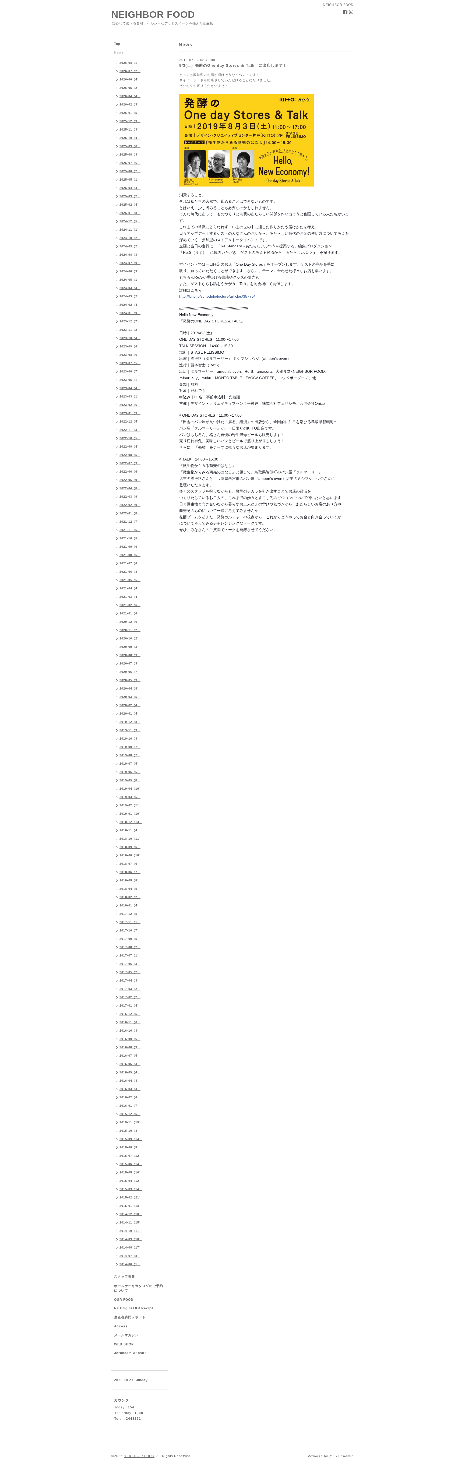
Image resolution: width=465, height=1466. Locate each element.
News (119, 52)
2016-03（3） (129, 1089)
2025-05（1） (129, 179)
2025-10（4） (129, 137)
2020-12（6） (129, 621)
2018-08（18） (130, 855)
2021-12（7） (129, 521)
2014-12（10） (130, 1214)
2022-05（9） (129, 479)
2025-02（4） (129, 204)
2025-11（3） (129, 129)
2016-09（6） (129, 1038)
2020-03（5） (129, 696)
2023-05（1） (129, 379)
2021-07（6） (129, 563)
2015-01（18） (130, 1205)
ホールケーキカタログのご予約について (138, 1288)
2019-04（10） (130, 788)
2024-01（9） (129, 313)
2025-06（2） (129, 171)
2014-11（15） (130, 1222)
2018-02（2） (129, 897)
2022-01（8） (129, 513)
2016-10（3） (129, 1030)
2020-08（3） (129, 655)
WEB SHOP (124, 1344)
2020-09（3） (129, 646)
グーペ (334, 1456)
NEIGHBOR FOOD (153, 14)
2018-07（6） (129, 863)
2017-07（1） (129, 955)
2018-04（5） (129, 888)
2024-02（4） (129, 304)
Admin (348, 1456)
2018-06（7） (129, 872)
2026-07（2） (129, 71)
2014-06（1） (129, 1264)
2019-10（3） (129, 738)
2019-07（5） (129, 763)
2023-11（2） (129, 329)
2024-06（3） (129, 271)
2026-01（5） (129, 112)
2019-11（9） (129, 730)
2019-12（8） (129, 721)
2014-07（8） (129, 1255)
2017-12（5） (129, 913)
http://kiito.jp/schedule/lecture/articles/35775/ (217, 296)
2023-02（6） (129, 404)
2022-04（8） (129, 488)
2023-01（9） (129, 413)
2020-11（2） (129, 630)
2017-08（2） (129, 947)
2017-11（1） (129, 922)
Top (117, 44)
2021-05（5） (129, 580)
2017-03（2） (129, 988)
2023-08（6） (129, 354)
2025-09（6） (129, 146)
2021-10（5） (129, 538)
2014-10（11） (130, 1230)
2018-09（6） (129, 847)
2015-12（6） (129, 1114)
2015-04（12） (130, 1180)
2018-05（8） (129, 880)
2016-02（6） (129, 1097)
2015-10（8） (129, 1130)
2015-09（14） (130, 1139)
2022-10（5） (129, 438)
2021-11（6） (129, 530)
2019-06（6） (129, 772)
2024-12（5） (129, 221)
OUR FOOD (123, 1300)
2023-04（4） (129, 388)
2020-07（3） (129, 663)
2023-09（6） (129, 346)
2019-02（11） (130, 805)
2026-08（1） (129, 62)
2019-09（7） (129, 746)
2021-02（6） (129, 605)
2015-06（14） (130, 1164)
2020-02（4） (129, 705)
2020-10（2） (129, 638)
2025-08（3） (129, 154)
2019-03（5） (129, 797)
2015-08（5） (129, 1147)
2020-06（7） (129, 671)
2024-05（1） (129, 279)
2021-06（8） (129, 571)
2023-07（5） (129, 363)
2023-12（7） (129, 321)
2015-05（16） (130, 1172)
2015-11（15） (130, 1122)
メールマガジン (126, 1335)
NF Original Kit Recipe (134, 1308)
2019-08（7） (129, 755)
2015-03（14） (130, 1189)
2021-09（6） (129, 546)
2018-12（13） (130, 822)
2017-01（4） (129, 1005)
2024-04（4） (129, 288)
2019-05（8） (129, 780)
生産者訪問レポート (130, 1317)
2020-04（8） (129, 688)
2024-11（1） (129, 229)
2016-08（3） (129, 1047)
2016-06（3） (129, 1064)
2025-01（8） (129, 213)
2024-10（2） (129, 238)
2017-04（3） (129, 980)
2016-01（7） (129, 1105)
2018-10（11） (130, 838)
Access (121, 1326)
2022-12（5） (129, 421)
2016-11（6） (129, 1022)
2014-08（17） (130, 1247)
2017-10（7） (129, 930)
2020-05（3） (129, 680)
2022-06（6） (129, 471)
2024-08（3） (129, 254)
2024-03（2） (129, 296)
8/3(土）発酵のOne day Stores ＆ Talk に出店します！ (233, 65)
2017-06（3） (129, 963)
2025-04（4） (129, 187)
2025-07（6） (129, 162)
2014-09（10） (130, 1239)
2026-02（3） (129, 104)
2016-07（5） (129, 1055)
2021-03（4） (129, 596)
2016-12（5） (129, 1013)
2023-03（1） (129, 396)
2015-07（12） (130, 1155)
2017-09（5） (129, 938)
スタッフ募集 (124, 1276)
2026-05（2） (129, 87)
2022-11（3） (129, 429)
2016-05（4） (129, 1072)
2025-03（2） (129, 196)
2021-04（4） (129, 588)
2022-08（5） (129, 454)
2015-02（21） (130, 1197)
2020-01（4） (129, 713)
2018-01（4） (129, 905)
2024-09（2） (129, 246)
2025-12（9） (129, 121)
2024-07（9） (129, 263)
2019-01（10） (130, 813)
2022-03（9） (129, 496)
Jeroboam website (130, 1353)
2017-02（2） (129, 997)
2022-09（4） (129, 446)
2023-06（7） (129, 371)
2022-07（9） (129, 463)
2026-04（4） (129, 96)
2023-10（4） (129, 338)
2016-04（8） (129, 1080)
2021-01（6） (129, 613)
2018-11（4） (129, 830)
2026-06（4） (129, 79)
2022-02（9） (129, 505)
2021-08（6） (129, 555)
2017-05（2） (129, 972)
